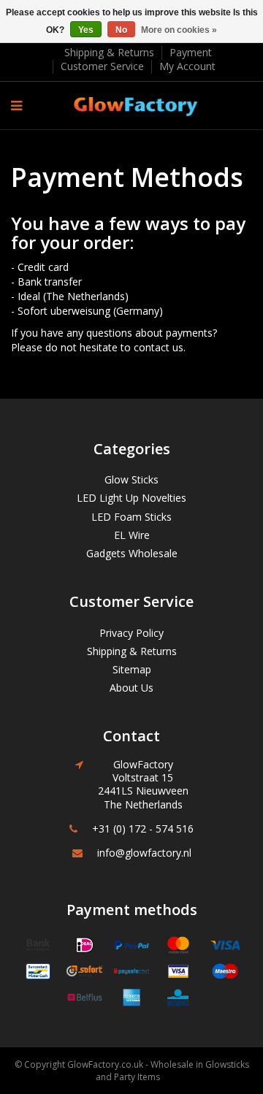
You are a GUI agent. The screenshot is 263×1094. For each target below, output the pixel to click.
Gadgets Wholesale (132, 553)
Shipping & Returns (109, 52)
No (121, 30)
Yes (86, 30)
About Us (131, 688)
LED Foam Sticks (131, 517)
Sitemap (132, 669)
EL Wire (132, 535)
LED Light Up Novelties (131, 498)
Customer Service (102, 66)
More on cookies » (179, 30)
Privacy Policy (131, 633)
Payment (190, 52)
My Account (187, 66)
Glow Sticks (131, 479)
